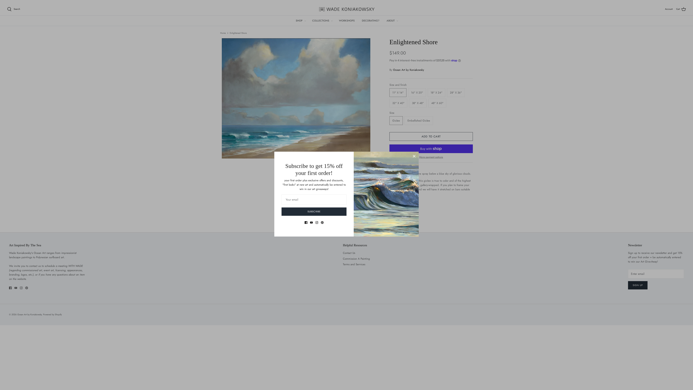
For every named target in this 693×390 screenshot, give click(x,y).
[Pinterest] (322, 222)
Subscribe (314, 211)
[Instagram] (316, 222)
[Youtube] (311, 222)
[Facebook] (306, 222)
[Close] (414, 156)
